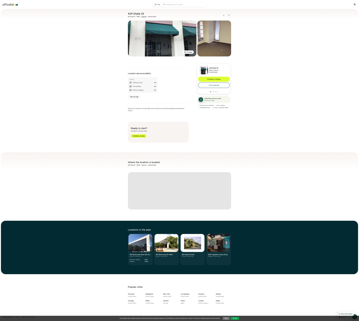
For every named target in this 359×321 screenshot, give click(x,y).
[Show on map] (223, 15)
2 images (189, 52)
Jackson (143, 16)
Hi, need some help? (345, 314)
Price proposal (214, 85)
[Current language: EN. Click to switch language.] (355, 4)
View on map (134, 97)
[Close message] (338, 312)
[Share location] (229, 15)
